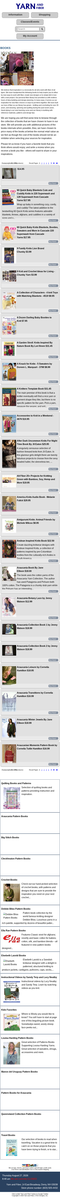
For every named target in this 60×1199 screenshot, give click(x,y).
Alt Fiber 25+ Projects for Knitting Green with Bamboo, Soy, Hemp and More (36, 479)
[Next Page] (51, 163)
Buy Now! (52, 183)
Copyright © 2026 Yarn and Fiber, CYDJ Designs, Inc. (30, 1195)
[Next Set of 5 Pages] (54, 163)
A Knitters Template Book (30, 389)
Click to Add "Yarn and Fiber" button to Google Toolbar (30, 1194)
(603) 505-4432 (50, 1188)
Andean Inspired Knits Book (32, 541)
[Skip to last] (56, 163)
